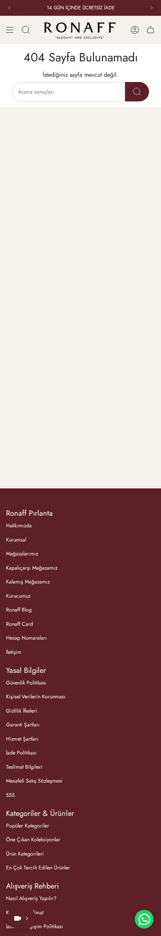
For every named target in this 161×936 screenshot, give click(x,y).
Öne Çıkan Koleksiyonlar (33, 839)
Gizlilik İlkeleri (21, 710)
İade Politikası (21, 752)
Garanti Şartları (23, 724)
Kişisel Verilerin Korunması (36, 696)
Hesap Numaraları (26, 637)
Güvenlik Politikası (26, 682)
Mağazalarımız (22, 553)
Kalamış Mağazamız (28, 581)
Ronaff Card (19, 624)
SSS (10, 795)
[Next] (151, 7)
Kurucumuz (18, 596)
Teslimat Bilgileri (24, 767)
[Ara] (26, 30)
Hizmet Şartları (22, 739)
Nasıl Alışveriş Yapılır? (31, 898)
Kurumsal (16, 539)
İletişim (13, 652)
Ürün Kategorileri (25, 853)
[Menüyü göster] (9, 30)
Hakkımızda (19, 525)
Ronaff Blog (19, 609)
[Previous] (9, 7)
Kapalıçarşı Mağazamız (31, 567)
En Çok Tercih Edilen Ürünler (38, 867)
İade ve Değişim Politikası (34, 926)
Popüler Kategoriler (27, 825)
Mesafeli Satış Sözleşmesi (34, 780)
